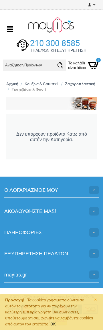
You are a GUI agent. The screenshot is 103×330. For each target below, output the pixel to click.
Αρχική (12, 84)
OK (53, 324)
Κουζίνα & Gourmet (42, 84)
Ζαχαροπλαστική (80, 84)
